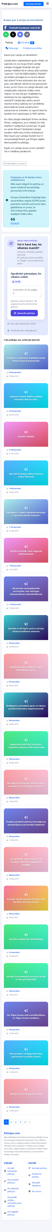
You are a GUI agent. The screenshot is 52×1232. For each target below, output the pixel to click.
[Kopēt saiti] (27, 34)
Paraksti (26, 42)
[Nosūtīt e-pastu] (20, 34)
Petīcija (9, 42)
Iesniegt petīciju (33, 4)
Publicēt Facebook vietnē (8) (24, 27)
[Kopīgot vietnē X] (13, 34)
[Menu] (47, 4)
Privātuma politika (32, 48)
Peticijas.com (10, 3)
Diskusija (13, 48)
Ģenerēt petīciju (26, 313)
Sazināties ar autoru (16, 163)
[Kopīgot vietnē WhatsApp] (6, 34)
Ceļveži (8, 1163)
